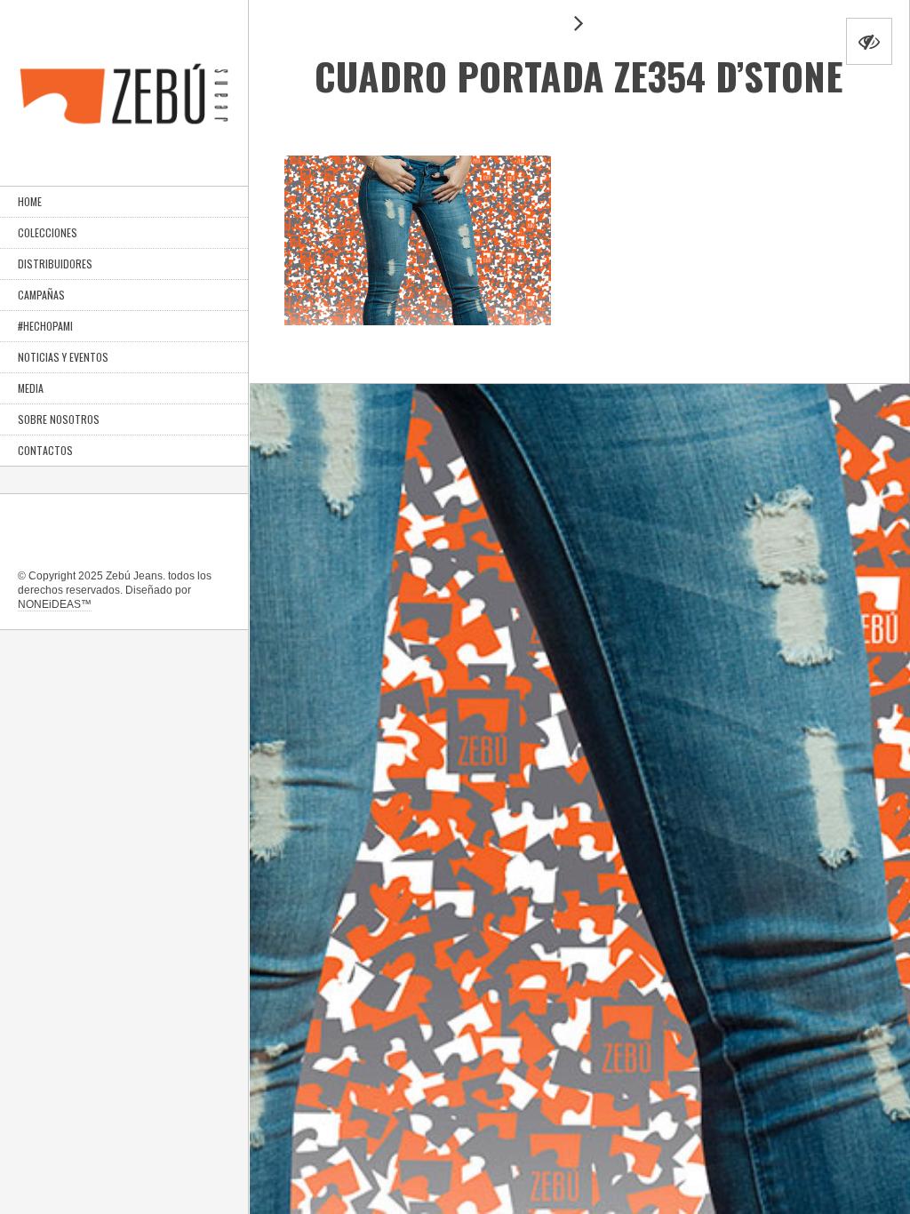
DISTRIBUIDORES (55, 263)
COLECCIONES (47, 232)
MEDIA (31, 387)
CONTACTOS (45, 450)
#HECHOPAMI (45, 325)
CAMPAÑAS (41, 294)
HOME (30, 201)
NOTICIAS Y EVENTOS (63, 356)
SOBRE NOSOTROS (59, 419)
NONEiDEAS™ (55, 604)
